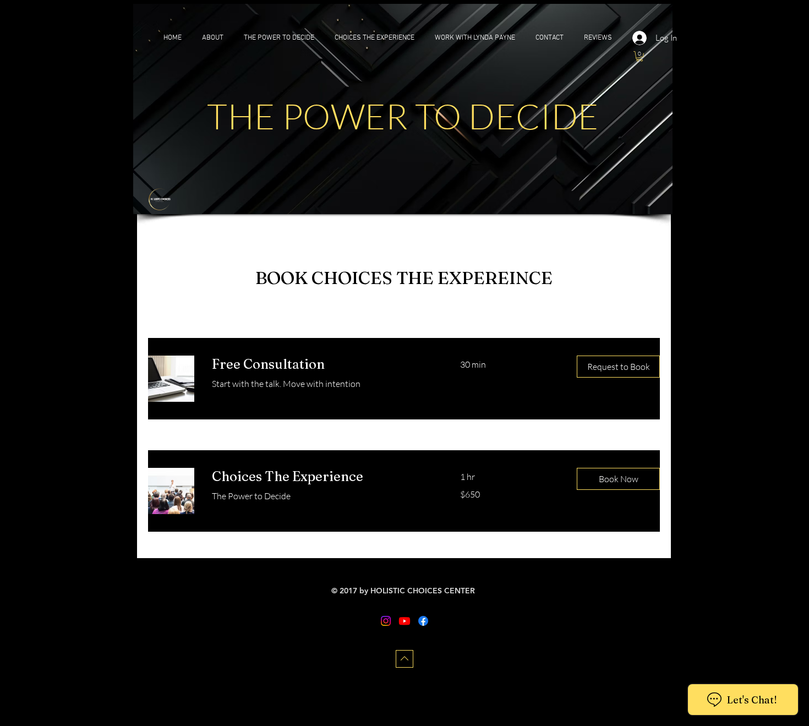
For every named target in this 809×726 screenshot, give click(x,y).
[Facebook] (423, 620)
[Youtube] (404, 620)
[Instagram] (385, 620)
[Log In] (640, 38)
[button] (639, 56)
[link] (323, 364)
